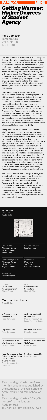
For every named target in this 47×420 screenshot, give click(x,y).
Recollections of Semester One (31, 287)
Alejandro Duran (9, 248)
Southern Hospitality (33, 354)
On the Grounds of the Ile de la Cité (33, 315)
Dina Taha (28, 262)
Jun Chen (28, 264)
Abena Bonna (7, 291)
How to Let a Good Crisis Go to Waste (34, 341)
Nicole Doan (7, 252)
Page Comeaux (11, 35)
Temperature (10, 38)
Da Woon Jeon (30, 248)
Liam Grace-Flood (32, 266)
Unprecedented (8, 329)
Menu (40, 2)
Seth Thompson (8, 275)
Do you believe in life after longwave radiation (12, 341)
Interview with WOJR (33, 329)
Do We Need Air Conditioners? (9, 287)
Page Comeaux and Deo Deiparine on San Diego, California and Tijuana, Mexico (12, 357)
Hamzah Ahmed (31, 291)
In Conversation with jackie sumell (10, 315)
